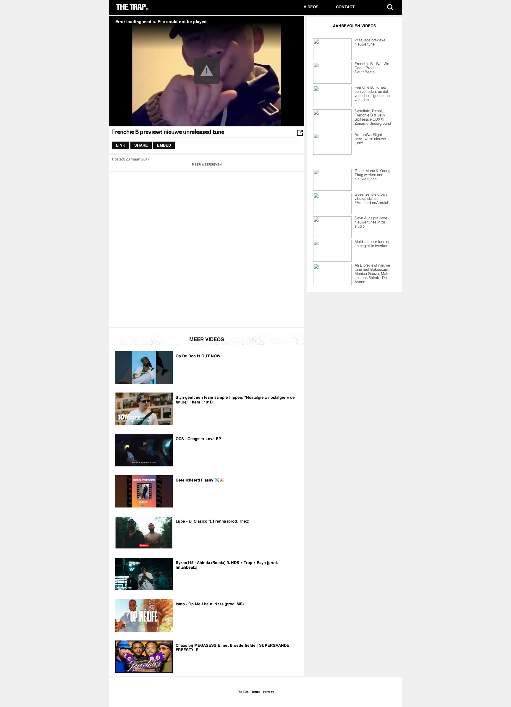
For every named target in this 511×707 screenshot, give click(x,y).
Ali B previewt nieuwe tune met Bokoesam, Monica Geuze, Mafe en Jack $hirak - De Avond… (372, 274)
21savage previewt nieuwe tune (370, 42)
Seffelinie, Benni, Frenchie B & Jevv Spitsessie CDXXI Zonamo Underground (373, 117)
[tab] (120, 145)
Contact (345, 7)
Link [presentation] (120, 145)
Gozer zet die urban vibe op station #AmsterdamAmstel (371, 199)
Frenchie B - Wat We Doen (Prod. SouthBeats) (372, 68)
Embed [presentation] (164, 145)
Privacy (268, 691)
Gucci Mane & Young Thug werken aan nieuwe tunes (372, 175)
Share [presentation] (141, 145)
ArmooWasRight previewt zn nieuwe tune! (370, 139)
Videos (311, 7)
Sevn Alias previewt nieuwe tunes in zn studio (371, 222)
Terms (256, 691)
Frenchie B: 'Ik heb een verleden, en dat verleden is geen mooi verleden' (373, 94)
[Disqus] (206, 249)
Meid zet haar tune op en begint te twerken (372, 244)
